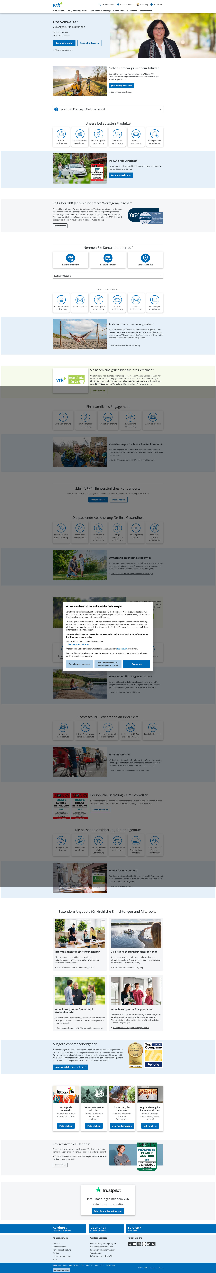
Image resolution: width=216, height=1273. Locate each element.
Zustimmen (137, 664)
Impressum (122, 649)
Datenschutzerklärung (78, 644)
